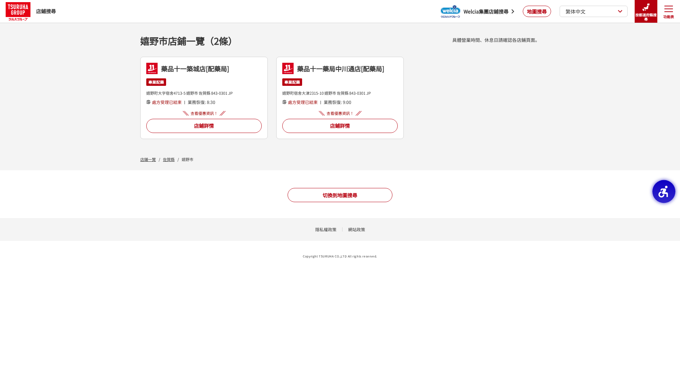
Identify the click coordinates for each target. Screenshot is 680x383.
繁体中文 (575, 11)
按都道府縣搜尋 (646, 17)
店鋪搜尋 (46, 11)
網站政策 (356, 229)
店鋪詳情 (204, 125)
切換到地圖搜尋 (340, 195)
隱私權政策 (325, 229)
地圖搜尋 (537, 11)
